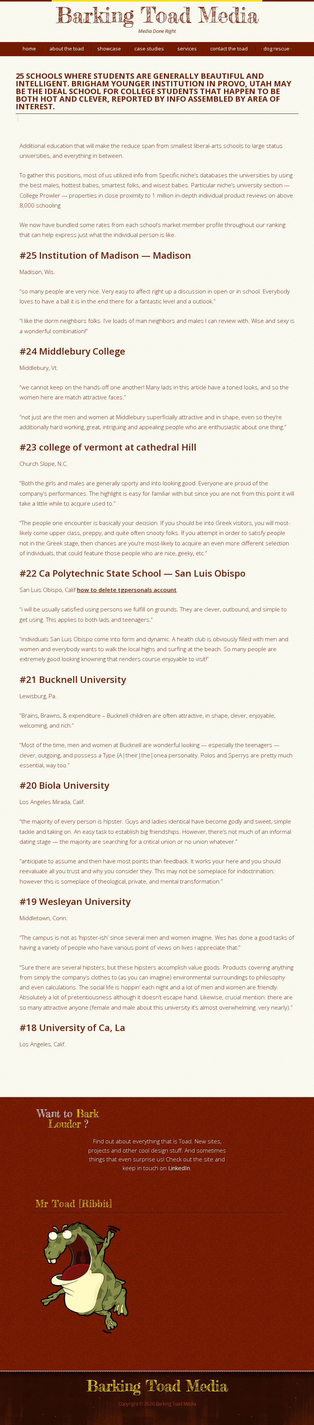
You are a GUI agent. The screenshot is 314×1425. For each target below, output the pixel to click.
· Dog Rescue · (276, 48)
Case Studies (149, 48)
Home (29, 48)
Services (187, 48)
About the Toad (66, 48)
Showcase (109, 48)
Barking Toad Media (157, 15)
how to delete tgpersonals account (127, 589)
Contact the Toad (229, 48)
